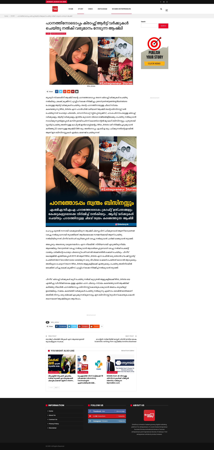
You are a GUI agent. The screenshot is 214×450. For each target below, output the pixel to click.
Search (143, 21)
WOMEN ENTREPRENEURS (121, 9)
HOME (71, 9)
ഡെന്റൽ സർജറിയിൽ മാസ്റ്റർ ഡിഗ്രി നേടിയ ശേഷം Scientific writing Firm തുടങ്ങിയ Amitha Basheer (116, 340)
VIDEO (90, 9)
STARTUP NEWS (53, 372)
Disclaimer (53, 428)
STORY (80, 9)
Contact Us (53, 419)
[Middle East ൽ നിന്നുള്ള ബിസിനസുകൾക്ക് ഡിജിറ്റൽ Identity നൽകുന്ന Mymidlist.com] (120, 364)
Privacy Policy (54, 424)
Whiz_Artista (55, 322)
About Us (52, 415)
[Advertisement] (91, 308)
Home (51, 411)
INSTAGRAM (102, 9)
